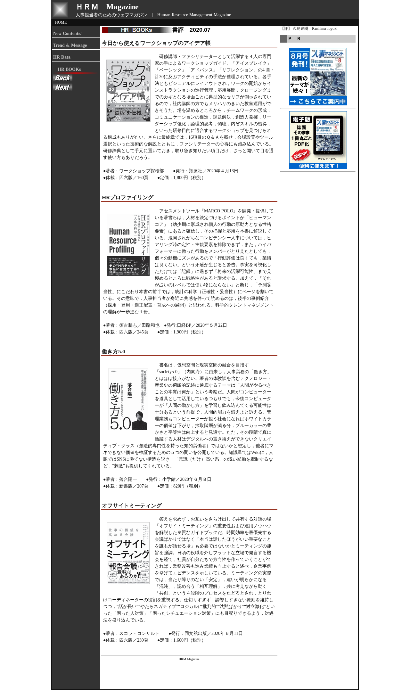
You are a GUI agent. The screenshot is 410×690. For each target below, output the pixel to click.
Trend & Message (70, 45)
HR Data (61, 57)
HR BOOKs (67, 69)
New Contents (67, 33)
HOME (61, 22)
